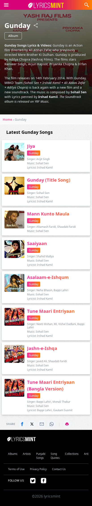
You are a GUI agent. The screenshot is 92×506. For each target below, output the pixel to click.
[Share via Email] (42, 424)
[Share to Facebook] (22, 424)
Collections (72, 454)
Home (7, 119)
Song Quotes (55, 456)
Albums (12, 454)
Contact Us (59, 469)
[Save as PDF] (67, 424)
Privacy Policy (38, 469)
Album (13, 36)
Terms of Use (16, 469)
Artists (27, 454)
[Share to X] (32, 424)
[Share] (35, 25)
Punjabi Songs (40, 456)
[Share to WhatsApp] (52, 424)
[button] (6, 4)
